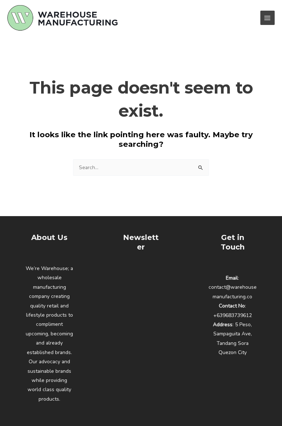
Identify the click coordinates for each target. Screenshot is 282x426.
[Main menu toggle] (267, 18)
